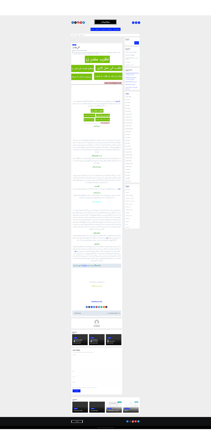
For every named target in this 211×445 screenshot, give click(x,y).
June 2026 (128, 102)
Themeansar (112, 427)
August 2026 (128, 96)
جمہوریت (135, 81)
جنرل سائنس (128, 206)
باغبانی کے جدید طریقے (130, 198)
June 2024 (128, 172)
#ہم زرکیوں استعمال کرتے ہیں (77, 53)
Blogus (108, 427)
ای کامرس (133, 84)
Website (74, 382)
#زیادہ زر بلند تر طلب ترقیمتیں (98, 52)
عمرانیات (127, 221)
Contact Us (103, 29)
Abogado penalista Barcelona (132, 73)
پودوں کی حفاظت (129, 203)
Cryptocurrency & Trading (78, 340)
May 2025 (128, 140)
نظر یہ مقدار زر (118, 101)
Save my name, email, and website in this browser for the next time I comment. (85, 387)
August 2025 (128, 131)
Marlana (127, 77)
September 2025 (129, 128)
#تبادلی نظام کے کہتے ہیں (108, 52)
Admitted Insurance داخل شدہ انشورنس (113, 410)
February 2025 (129, 149)
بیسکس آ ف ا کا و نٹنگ (130, 201)
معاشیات (74, 44)
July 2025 (128, 134)
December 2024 (129, 154)
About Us (97, 29)
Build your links (129, 81)
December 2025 (129, 120)
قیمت (119, 189)
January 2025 (128, 152)
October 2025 (128, 125)
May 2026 (128, 105)
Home (92, 29)
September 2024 (129, 163)
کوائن (127, 224)
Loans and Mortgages (94, 340)
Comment (74, 354)
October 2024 (128, 160)
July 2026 (128, 99)
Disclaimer (110, 29)
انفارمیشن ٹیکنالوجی (129, 195)
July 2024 (128, 169)
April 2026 (128, 108)
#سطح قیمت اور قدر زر (89, 52)
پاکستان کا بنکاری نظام (130, 74)
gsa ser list (128, 84)
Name (74, 371)
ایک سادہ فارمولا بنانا (130, 64)
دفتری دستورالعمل (129, 209)
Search (127, 39)
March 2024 (128, 181)
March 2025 (128, 146)
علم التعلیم (128, 218)
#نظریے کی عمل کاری (86, 53)
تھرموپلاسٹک (128, 62)
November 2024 (129, 157)
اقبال (75, 251)
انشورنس (127, 192)
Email (74, 376)
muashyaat (78, 50)
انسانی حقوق (128, 189)
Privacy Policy (117, 29)
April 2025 (128, 143)
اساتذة (108, 340)
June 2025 (128, 137)
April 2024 (128, 178)
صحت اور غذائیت (129, 215)
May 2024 (128, 175)
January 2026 (129, 117)
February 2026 (129, 114)
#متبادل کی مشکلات (82, 52)
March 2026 (128, 111)
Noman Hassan (78, 341)
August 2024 (128, 166)
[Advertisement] (33, 7)
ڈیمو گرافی (128, 212)
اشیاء (107, 238)
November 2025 (129, 122)
